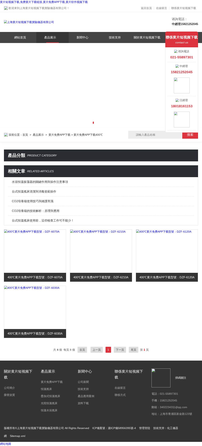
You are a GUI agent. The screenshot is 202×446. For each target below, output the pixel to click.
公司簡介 (9, 387)
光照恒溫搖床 (49, 403)
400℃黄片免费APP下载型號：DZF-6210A (100, 277)
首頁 (25, 134)
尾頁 (133, 349)
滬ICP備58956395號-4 (122, 428)
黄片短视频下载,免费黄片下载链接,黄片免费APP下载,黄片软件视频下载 (44, 2)
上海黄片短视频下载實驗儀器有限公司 (43, 8)
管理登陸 (144, 428)
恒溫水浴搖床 (49, 410)
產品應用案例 (86, 396)
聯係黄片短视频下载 (183, 8)
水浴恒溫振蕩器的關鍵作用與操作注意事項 (40, 181)
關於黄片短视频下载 (147, 37)
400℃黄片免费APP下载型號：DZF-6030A (35, 333)
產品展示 (50, 37)
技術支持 (115, 37)
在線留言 (161, 8)
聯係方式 (120, 394)
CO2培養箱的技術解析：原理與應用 (35, 210)
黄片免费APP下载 (59, 134)
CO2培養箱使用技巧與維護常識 (32, 201)
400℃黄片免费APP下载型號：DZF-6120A (167, 277)
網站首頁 (20, 37)
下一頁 (120, 349)
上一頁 (97, 349)
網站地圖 (5, 443)
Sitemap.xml (17, 436)
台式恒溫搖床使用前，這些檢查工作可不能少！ (43, 220)
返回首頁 (146, 8)
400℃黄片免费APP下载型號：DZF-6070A (35, 277)
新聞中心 (82, 37)
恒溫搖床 (46, 389)
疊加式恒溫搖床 (50, 396)
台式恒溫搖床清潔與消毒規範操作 (34, 191)
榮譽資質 (9, 394)
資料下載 (83, 403)
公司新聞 (83, 381)
